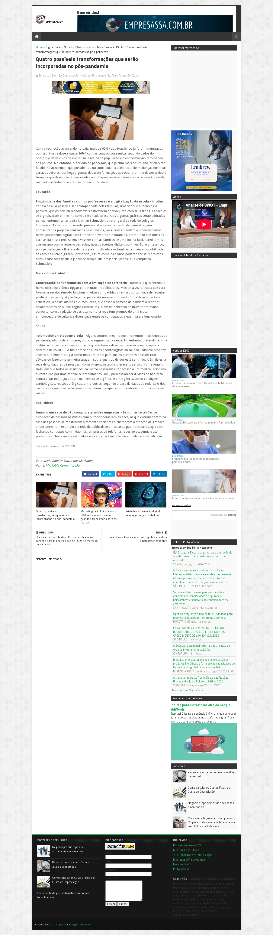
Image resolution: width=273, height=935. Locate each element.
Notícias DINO (181, 864)
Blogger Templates (79, 924)
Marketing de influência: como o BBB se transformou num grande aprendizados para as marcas (100, 517)
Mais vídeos (196, 690)
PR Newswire (181, 869)
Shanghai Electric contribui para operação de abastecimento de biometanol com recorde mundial (202, 556)
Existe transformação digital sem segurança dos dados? (142, 513)
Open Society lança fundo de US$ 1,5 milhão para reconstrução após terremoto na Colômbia (203, 616)
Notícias (69, 47)
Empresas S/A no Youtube (189, 859)
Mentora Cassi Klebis (186, 850)
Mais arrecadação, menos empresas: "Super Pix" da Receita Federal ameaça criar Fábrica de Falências (211, 822)
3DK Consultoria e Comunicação (192, 855)
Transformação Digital (110, 47)
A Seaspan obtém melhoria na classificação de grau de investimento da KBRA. (201, 647)
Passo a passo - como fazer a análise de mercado (211, 774)
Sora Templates (57, 924)
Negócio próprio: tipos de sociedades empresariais (211, 805)
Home (39, 47)
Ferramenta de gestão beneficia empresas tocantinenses (63, 895)
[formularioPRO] (120, 848)
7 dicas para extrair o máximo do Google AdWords (200, 707)
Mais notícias (180, 690)
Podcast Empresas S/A (187, 845)
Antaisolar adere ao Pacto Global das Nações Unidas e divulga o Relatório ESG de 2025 (200, 679)
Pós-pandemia (85, 47)
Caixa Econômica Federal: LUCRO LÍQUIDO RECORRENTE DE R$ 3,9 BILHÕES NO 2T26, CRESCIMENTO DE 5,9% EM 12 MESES (199, 632)
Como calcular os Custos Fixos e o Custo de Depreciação (209, 789)
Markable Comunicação (63, 465)
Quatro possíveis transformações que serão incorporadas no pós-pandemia (55, 515)
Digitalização (54, 47)
